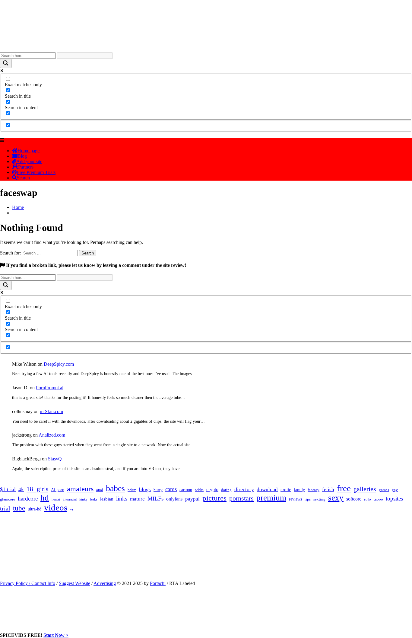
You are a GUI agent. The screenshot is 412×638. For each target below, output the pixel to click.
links (121, 498)
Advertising (104, 583)
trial (5, 508)
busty (158, 490)
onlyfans (174, 498)
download (267, 489)
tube (19, 508)
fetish (328, 489)
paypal (192, 499)
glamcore (7, 499)
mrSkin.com (51, 411)
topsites (394, 498)
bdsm (132, 490)
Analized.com (52, 434)
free (344, 488)
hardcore (28, 498)
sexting (319, 499)
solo (367, 499)
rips (308, 499)
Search (23, 177)
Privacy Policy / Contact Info (27, 583)
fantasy (313, 490)
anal (99, 490)
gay (395, 490)
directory (244, 489)
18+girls (37, 489)
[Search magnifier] (5, 63)
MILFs (155, 498)
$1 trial (8, 489)
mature (137, 499)
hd (44, 497)
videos (55, 507)
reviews (295, 499)
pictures (214, 498)
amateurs (80, 489)
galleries (364, 489)
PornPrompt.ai (49, 387)
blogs (145, 489)
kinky (83, 499)
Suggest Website (74, 583)
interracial (70, 499)
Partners (25, 166)
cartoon (185, 490)
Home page (28, 150)
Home (18, 207)
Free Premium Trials (36, 172)
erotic (285, 489)
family (299, 489)
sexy (336, 497)
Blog (22, 156)
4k (21, 489)
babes (115, 488)
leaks (93, 499)
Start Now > (55, 635)
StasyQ (55, 458)
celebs (199, 490)
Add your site (29, 161)
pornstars (241, 498)
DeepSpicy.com (59, 364)
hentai (56, 499)
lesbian (106, 499)
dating (226, 490)
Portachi (158, 583)
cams (171, 489)
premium (271, 497)
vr (71, 509)
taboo (378, 499)
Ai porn (57, 489)
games (384, 490)
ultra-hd (34, 509)
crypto (212, 489)
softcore (353, 498)
